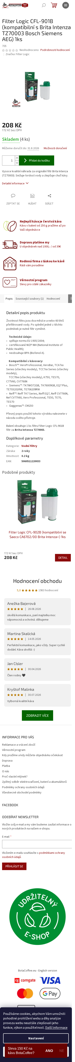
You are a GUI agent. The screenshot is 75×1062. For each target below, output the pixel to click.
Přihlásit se (14, 866)
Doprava (7, 761)
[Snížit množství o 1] (17, 162)
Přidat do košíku (39, 160)
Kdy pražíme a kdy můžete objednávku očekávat (32, 755)
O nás (5, 771)
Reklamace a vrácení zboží (18, 745)
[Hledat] (44, 5)
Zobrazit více (37, 715)
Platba (6, 766)
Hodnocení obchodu (37, 580)
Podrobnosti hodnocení (55, 50)
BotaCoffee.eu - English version (37, 971)
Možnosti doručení (55, 148)
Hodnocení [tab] (53, 299)
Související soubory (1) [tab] (30, 299)
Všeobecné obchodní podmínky (21, 792)
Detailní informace (13, 183)
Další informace (56, 1027)
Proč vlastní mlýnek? (15, 777)
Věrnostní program (13, 750)
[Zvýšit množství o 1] (17, 158)
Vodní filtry (29, 446)
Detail (63, 557)
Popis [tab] (9, 299)
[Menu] (65, 5)
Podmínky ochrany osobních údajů (23, 787)
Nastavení (36, 1038)
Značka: (18, 54)
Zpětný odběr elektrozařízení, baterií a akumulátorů (34, 782)
